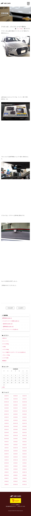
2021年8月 (24, 438)
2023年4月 (6, 420)
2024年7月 (24, 405)
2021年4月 (6, 444)
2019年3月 (15, 469)
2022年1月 (6, 435)
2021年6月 (15, 441)
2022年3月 (15, 432)
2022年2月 (24, 432)
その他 (3, 346)
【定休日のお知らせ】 (7, 323)
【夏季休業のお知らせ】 (8, 326)
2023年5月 (24, 417)
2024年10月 (24, 401)
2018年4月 (6, 481)
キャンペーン (5, 341)
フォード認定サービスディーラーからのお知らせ (14, 352)
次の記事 (20, 308)
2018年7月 (6, 478)
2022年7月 (6, 429)
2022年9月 (15, 426)
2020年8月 (24, 450)
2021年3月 (15, 444)
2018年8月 (24, 475)
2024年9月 (6, 405)
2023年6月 (15, 417)
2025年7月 (24, 395)
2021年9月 (15, 438)
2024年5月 (15, 408)
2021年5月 (24, 441)
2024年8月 (15, 405)
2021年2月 (24, 444)
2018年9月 (15, 475)
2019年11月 (24, 459)
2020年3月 (15, 456)
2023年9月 (15, 414)
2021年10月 (6, 438)
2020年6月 (15, 453)
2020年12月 (15, 447)
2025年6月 (6, 398)
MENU (28, 3)
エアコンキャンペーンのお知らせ (10, 329)
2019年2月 (24, 469)
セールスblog (5, 343)
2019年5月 (24, 466)
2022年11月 (24, 423)
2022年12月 (15, 423)
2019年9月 (15, 463)
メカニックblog (19, 28)
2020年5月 (24, 453)
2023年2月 (24, 420)
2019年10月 (6, 463)
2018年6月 (15, 478)
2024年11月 (15, 401)
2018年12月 (15, 472)
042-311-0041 (22, 506)
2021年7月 (6, 441)
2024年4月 (24, 408)
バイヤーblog (5, 349)
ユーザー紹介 (5, 357)
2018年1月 (7, 484)
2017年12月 (15, 484)
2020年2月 (24, 456)
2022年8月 (24, 426)
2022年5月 (24, 429)
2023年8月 (24, 414)
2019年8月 (24, 463)
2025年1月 (24, 398)
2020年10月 (6, 450)
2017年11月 (24, 484)
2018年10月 (6, 475)
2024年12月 (6, 401)
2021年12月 (15, 435)
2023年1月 (6, 423)
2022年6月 (15, 429)
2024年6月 (6, 408)
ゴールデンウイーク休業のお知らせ (10, 321)
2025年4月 (15, 398)
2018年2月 (24, 481)
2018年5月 (24, 478)
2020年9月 (15, 450)
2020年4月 (6, 456)
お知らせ (4, 338)
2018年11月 (24, 472)
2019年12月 (15, 459)
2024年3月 (6, 411)
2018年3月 (15, 481)
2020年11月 (24, 447)
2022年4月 (6, 432)
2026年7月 (6, 395)
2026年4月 (15, 395)
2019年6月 (15, 466)
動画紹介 (4, 360)
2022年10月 (6, 426)
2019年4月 (6, 469)
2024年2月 (15, 411)
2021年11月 (24, 435)
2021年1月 (7, 447)
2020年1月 (6, 459)
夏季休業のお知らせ (7, 318)
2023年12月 (24, 411)
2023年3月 (15, 420)
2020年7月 (6, 453)
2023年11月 (6, 414)
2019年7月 (6, 466)
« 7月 (3, 387)
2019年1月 (7, 472)
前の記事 (10, 308)
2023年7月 (6, 417)
